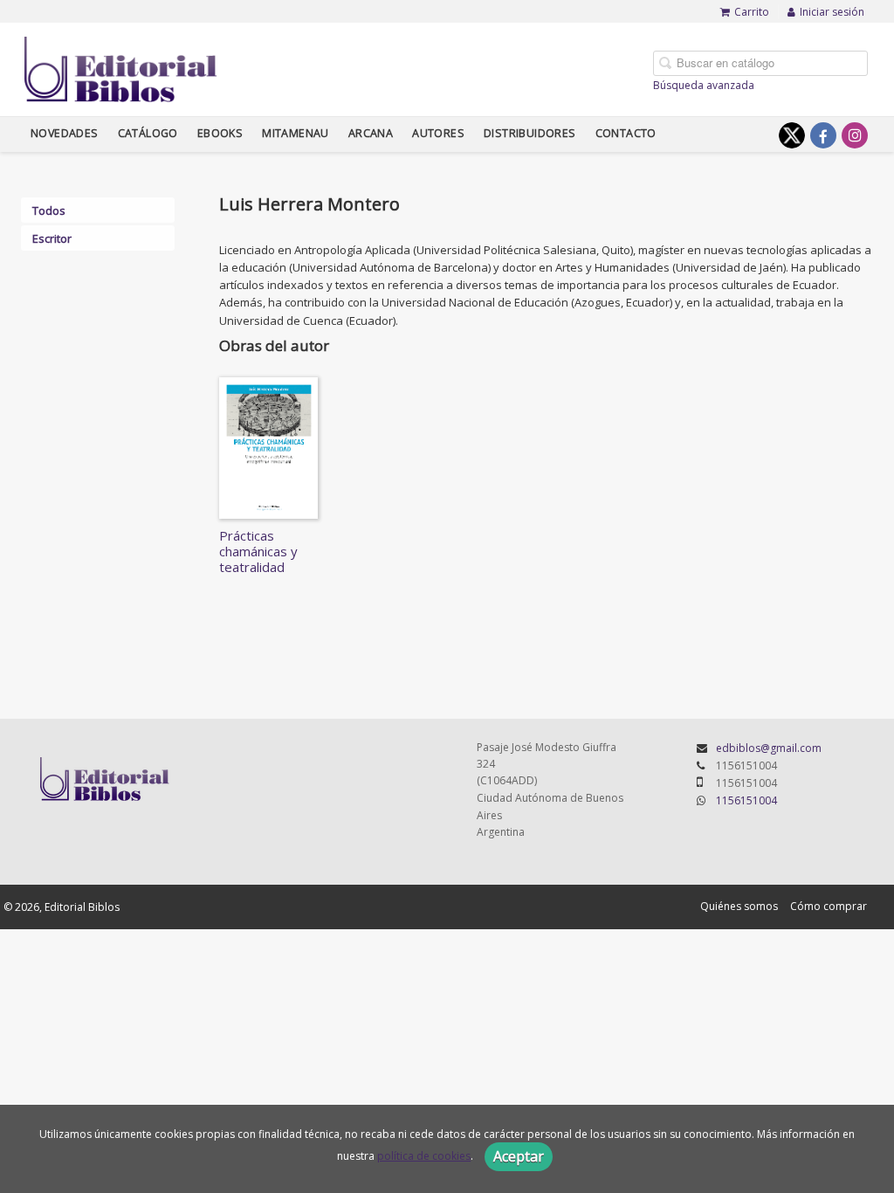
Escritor (52, 238)
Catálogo (148, 133)
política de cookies (424, 1155)
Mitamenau (295, 133)
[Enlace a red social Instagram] (855, 135)
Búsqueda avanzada (703, 85)
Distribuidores (530, 133)
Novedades (65, 133)
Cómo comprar (828, 906)
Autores (438, 133)
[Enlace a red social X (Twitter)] (792, 135)
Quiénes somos (739, 906)
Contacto (626, 133)
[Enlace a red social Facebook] (823, 135)
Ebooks (220, 133)
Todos (48, 210)
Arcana (370, 133)
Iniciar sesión (832, 11)
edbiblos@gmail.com (769, 748)
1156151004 (746, 800)
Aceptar (518, 1156)
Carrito (751, 11)
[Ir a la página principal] (120, 66)
